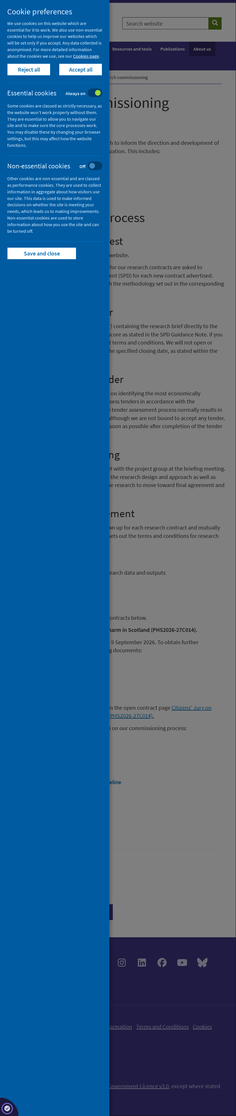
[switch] (59, 93)
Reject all (29, 69)
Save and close (42, 253)
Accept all (80, 69)
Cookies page (86, 56)
